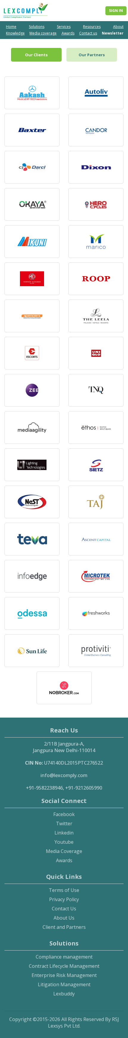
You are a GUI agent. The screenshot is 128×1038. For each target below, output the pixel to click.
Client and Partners (64, 927)
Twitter (64, 823)
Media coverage (43, 33)
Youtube (64, 842)
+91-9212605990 (83, 788)
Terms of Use (64, 890)
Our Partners (92, 54)
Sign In (116, 10)
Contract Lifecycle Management (64, 966)
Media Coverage (64, 851)
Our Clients (36, 54)
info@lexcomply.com (64, 775)
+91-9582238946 (44, 788)
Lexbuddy (64, 993)
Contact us (88, 33)
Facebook (64, 814)
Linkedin (64, 832)
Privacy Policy (64, 899)
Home (11, 26)
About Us (64, 918)
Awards (68, 33)
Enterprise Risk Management (64, 975)
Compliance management (64, 957)
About (118, 26)
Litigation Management (64, 984)
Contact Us (64, 908)
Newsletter (113, 33)
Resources (92, 26)
